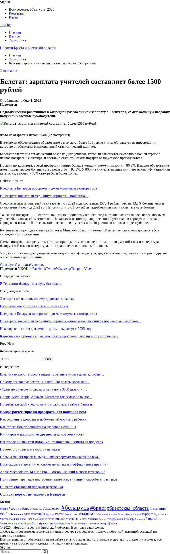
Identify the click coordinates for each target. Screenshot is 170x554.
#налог (60, 518)
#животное (71, 514)
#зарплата (22, 265)
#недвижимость (76, 518)
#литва (4, 518)
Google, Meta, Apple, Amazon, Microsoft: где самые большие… (46, 397)
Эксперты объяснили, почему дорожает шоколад (37, 298)
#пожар (129, 518)
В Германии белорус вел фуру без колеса (31, 283)
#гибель (6, 514)
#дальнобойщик (34, 514)
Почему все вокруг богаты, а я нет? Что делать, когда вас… (45, 382)
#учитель (37, 265)
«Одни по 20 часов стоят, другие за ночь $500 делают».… (43, 389)
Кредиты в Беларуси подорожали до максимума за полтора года (48, 188)
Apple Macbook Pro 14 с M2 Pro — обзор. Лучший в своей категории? (52, 472)
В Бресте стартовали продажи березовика (31, 487)
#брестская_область (128, 508)
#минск (27, 518)
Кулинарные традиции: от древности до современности (42, 434)
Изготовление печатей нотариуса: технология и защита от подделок (51, 442)
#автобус (37, 509)
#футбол (112, 523)
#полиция (140, 519)
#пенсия (93, 518)
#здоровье (102, 514)
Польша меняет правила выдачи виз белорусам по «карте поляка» (50, 457)
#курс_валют (161, 514)
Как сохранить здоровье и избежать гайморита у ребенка (43, 419)
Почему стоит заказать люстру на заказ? (30, 449)
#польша (153, 518)
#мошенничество (43, 518)
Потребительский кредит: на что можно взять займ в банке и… (48, 404)
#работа (32, 523)
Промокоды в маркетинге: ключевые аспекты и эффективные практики (54, 464)
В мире (14, 36)
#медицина (15, 519)
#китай (113, 514)
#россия (46, 523)
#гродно (18, 514)
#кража (137, 514)
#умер (103, 523)
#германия (158, 508)
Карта (13, 17)
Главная (15, 32)
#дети (59, 514)
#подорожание (115, 519)
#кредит (147, 514)
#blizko (4, 508)
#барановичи (51, 508)
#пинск (102, 519)
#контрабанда (125, 514)
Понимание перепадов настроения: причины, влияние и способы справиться (58, 479)
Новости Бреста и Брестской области (28, 48)
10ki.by (5, 25)
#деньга (50, 514)
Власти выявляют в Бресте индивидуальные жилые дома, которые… (52, 374)
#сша (74, 523)
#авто (27, 508)
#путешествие (7, 523)
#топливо (94, 523)
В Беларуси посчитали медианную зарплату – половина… (44, 196)
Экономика (17, 40)
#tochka (15, 508)
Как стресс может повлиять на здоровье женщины (38, 427)
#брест (98, 508)
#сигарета (59, 523)
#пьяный (21, 523)
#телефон (83, 523)
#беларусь (7, 265)
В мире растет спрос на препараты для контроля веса (43, 412)
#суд (67, 523)
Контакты (16, 13)
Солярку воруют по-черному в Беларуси (32, 494)
